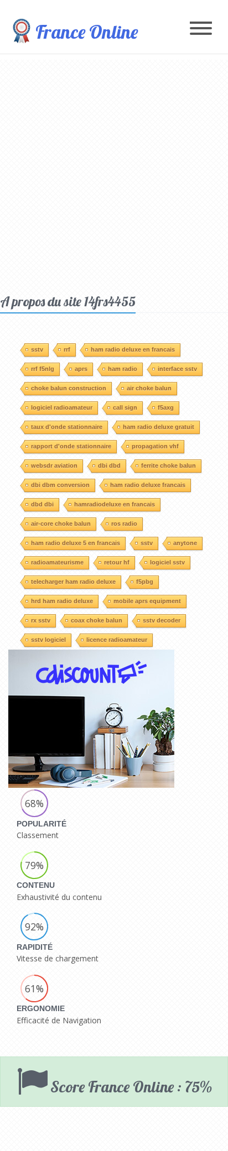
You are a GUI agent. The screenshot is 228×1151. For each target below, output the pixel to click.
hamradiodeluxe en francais (114, 504)
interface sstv (177, 368)
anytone (185, 543)
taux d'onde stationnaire (66, 426)
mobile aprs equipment (147, 601)
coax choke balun (96, 620)
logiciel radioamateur (61, 407)
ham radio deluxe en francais (133, 349)
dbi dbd (109, 465)
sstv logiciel (48, 639)
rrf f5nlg (42, 368)
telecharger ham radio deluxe (73, 581)
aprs (81, 368)
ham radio (122, 368)
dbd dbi (42, 504)
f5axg (166, 407)
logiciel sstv (167, 562)
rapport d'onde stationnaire (71, 446)
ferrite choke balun (168, 465)
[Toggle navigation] (201, 29)
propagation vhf (155, 446)
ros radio (124, 523)
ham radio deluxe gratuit (158, 426)
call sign (125, 407)
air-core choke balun (61, 523)
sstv (37, 349)
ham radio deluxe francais (147, 485)
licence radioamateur (116, 639)
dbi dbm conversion (60, 485)
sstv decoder (161, 620)
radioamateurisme (57, 562)
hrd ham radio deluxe (62, 601)
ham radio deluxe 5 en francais (75, 543)
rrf (67, 349)
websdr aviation (54, 465)
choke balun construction (68, 388)
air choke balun (149, 388)
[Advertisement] (114, 173)
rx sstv (40, 620)
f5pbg (144, 581)
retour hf (116, 562)
